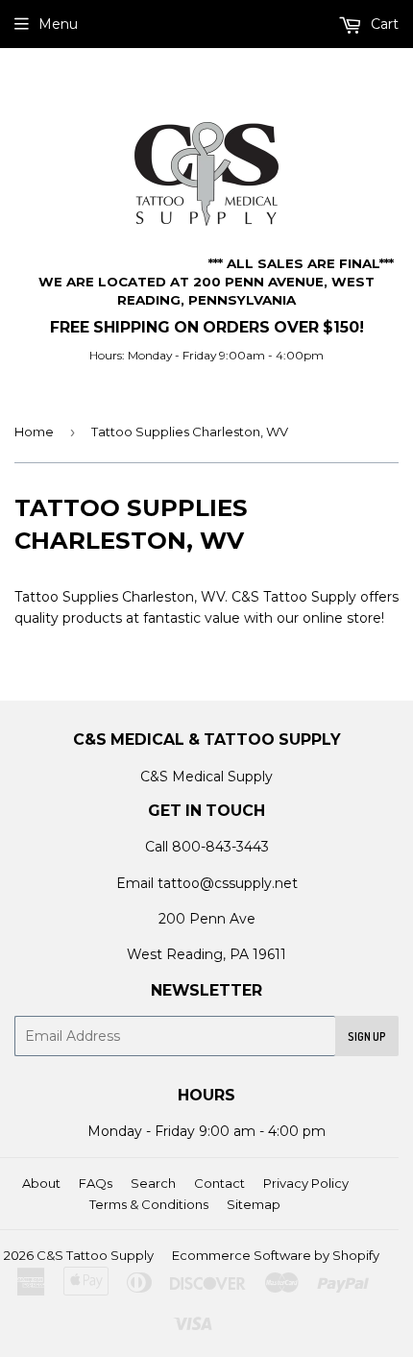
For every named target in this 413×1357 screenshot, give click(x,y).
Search (153, 1183)
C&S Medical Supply (206, 776)
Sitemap (253, 1204)
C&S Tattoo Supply (95, 1255)
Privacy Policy (306, 1183)
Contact (219, 1183)
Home (34, 431)
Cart (383, 24)
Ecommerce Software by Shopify (275, 1255)
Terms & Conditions (148, 1204)
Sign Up (367, 1036)
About (41, 1183)
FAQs (95, 1183)
